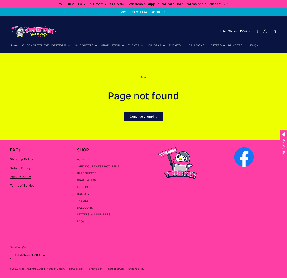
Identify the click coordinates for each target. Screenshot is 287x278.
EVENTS (82, 187)
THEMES (83, 200)
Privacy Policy (20, 177)
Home (81, 159)
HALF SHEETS (87, 173)
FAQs (80, 221)
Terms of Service (22, 185)
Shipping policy (136, 269)
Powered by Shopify (54, 269)
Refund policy (76, 269)
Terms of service (115, 269)
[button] (45, 45)
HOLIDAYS (84, 193)
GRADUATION (86, 180)
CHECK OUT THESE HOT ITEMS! (99, 166)
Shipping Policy (21, 159)
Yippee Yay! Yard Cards (31, 269)
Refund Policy (20, 168)
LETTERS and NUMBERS (94, 214)
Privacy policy (95, 269)
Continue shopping (143, 116)
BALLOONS (85, 207)
